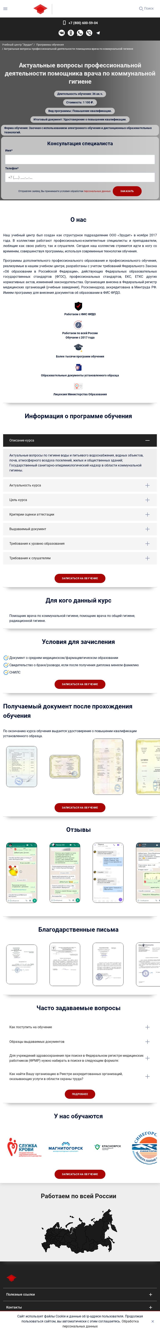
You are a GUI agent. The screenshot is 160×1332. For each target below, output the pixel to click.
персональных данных (97, 191)
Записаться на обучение (80, 578)
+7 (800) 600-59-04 (83, 23)
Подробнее (80, 1094)
